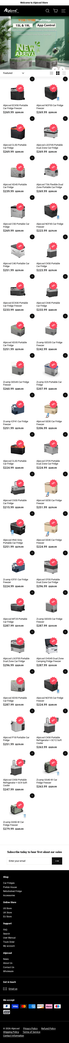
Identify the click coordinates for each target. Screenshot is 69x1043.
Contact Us (8, 967)
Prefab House (10, 887)
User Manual (9, 937)
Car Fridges (9, 883)
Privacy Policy (30, 1028)
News (6, 959)
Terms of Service (31, 1032)
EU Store (7, 916)
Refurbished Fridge (12, 891)
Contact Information (13, 1035)
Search (6, 933)
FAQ (5, 929)
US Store (7, 908)
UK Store (7, 912)
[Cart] (55, 10)
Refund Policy (48, 1028)
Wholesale (8, 971)
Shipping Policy (11, 1032)
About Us (7, 963)
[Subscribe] (57, 861)
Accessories (9, 895)
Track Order (9, 942)
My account (9, 946)
